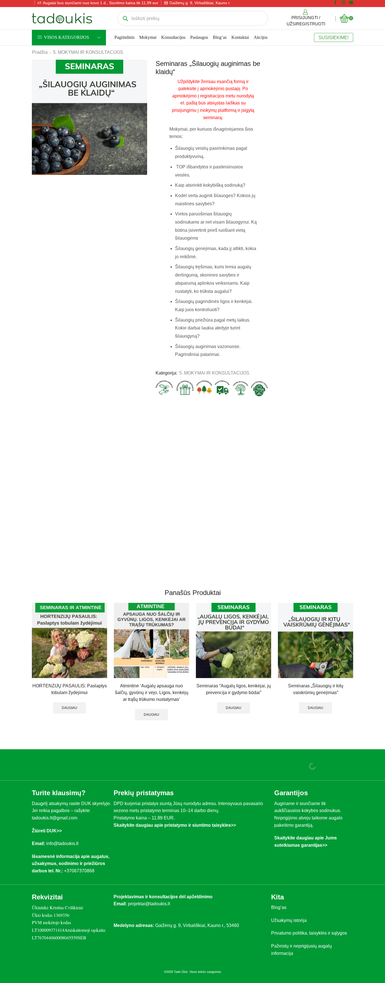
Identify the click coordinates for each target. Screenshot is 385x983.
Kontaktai (240, 46)
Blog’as (220, 46)
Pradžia (40, 61)
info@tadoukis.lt (62, 857)
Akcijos (260, 46)
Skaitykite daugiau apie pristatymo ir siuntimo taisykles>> (175, 838)
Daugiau (68, 715)
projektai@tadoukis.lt (149, 917)
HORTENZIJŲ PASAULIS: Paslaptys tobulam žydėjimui (68, 696)
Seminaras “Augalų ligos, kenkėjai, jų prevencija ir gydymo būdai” (234, 696)
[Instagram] (343, 12)
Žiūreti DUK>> (47, 844)
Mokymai (147, 46)
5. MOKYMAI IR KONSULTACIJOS (88, 61)
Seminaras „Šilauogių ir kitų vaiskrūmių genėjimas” (316, 696)
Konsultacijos (173, 46)
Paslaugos (199, 46)
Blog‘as (278, 921)
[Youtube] (351, 12)
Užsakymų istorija (289, 933)
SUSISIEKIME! (333, 46)
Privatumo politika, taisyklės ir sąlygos (309, 946)
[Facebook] (335, 12)
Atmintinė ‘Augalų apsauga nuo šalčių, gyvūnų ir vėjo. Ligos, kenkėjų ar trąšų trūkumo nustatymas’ (151, 702)
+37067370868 (80, 884)
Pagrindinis (124, 46)
